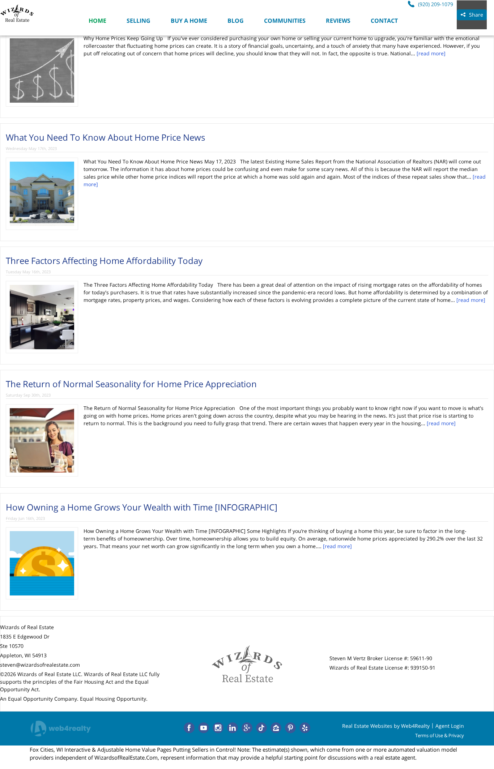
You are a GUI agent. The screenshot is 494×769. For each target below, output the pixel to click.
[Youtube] (203, 727)
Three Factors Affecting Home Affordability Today (104, 260)
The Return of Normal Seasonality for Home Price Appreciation (131, 384)
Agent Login (449, 725)
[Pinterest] (290, 727)
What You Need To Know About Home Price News (105, 137)
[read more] (431, 53)
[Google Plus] (247, 727)
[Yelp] (304, 727)
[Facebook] (189, 727)
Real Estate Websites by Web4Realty (386, 725)
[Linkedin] (232, 727)
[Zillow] (276, 727)
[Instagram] (218, 727)
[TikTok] (261, 727)
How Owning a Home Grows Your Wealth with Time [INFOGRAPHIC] (141, 507)
